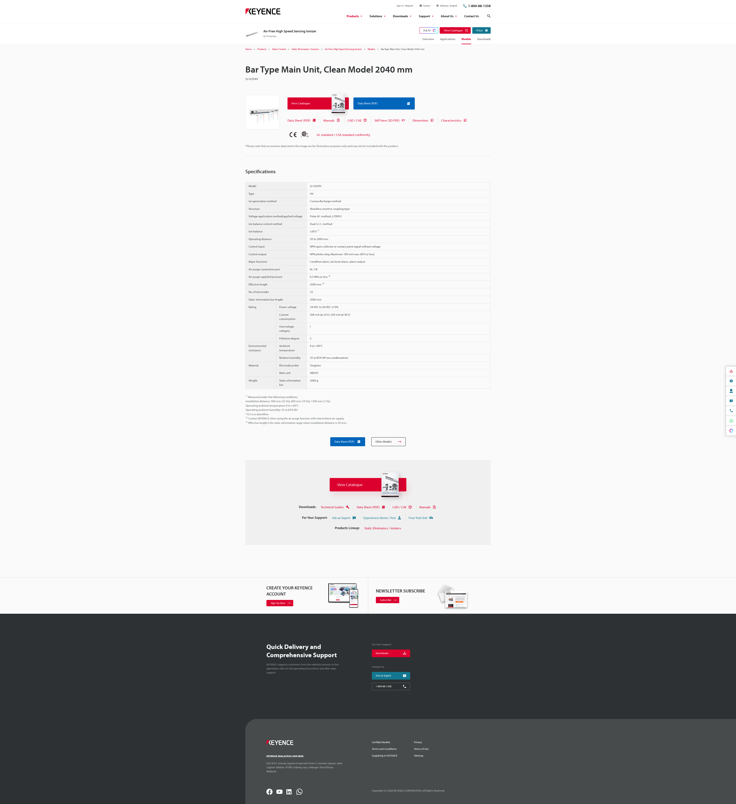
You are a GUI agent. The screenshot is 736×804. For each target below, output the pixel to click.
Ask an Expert (341, 518)
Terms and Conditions (384, 749)
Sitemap (418, 755)
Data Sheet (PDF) (299, 120)
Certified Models (381, 742)
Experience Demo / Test (379, 518)
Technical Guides (332, 507)
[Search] (489, 16)
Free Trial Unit (418, 518)
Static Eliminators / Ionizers (382, 528)
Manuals (329, 120)
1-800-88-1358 (479, 6)
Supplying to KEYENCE (384, 755)
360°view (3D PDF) (387, 120)
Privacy (418, 742)
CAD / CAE (354, 120)
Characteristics (451, 120)
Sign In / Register (405, 5)
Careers (426, 5)
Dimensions (420, 120)
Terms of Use (421, 749)
